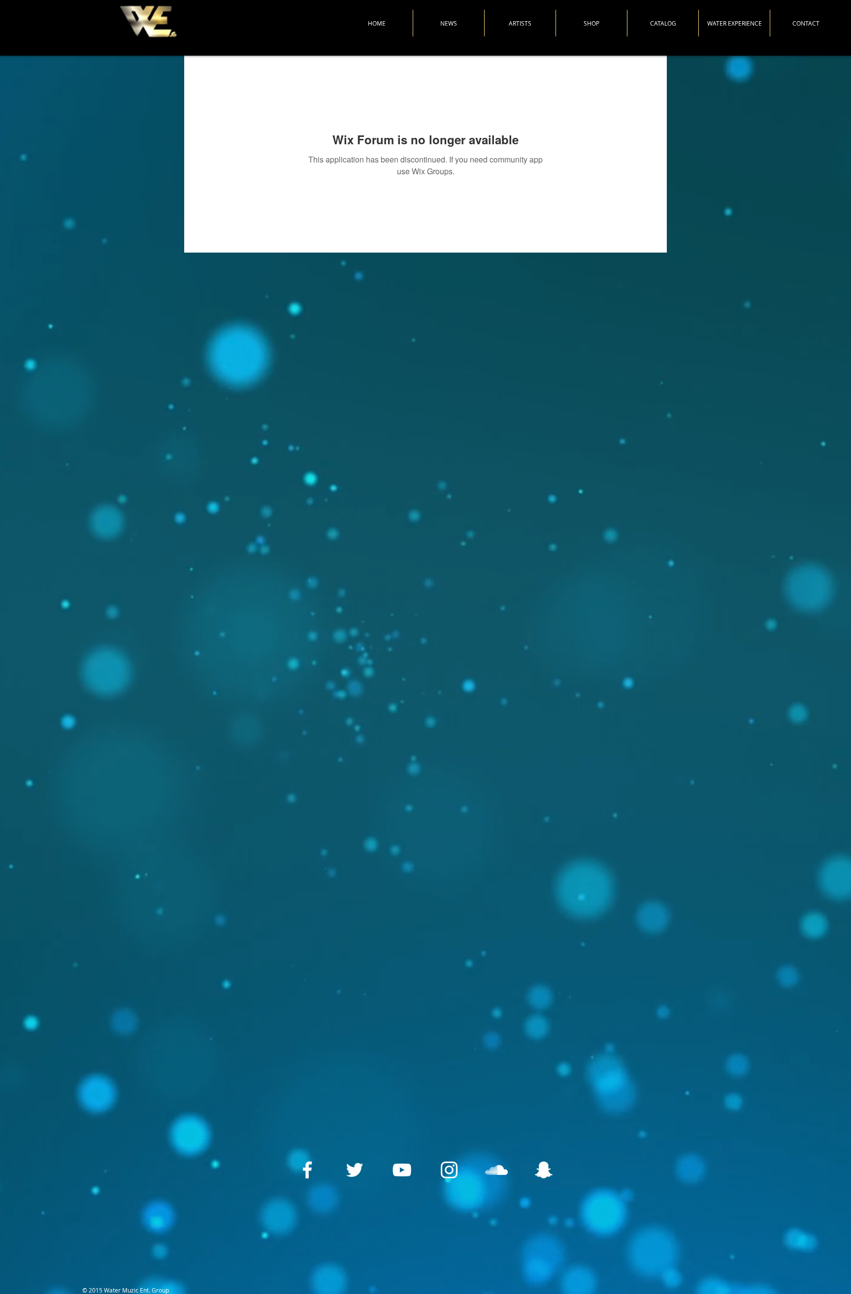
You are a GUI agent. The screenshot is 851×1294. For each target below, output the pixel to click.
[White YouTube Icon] (402, 1170)
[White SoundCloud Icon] (496, 1170)
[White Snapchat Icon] (543, 1170)
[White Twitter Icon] (354, 1170)
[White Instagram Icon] (449, 1170)
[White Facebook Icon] (307, 1170)
